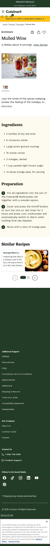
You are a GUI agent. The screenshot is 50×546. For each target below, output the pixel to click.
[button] (15, 278)
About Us (6, 426)
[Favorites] (45, 253)
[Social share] (38, 32)
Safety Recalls (8, 380)
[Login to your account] (6, 16)
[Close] (46, 521)
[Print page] (32, 32)
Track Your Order (10, 397)
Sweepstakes (8, 409)
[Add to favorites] (44, 32)
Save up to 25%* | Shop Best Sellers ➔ (25, 19)
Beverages (20, 24)
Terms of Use (6, 515)
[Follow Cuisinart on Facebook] (4, 477)
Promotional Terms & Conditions (17, 374)
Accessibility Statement (13, 403)
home (5, 24)
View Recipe (40, 44)
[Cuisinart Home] (14, 11)
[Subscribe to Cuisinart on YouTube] (37, 477)
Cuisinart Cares (9, 432)
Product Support (13, 460)
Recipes (12, 24)
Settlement (7, 386)
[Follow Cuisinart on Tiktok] (12, 477)
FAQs (4, 368)
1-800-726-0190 (13, 454)
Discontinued (8, 362)
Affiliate (5, 356)
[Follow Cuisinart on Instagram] (20, 477)
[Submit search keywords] (2, 16)
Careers (5, 437)
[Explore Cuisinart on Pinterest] (4, 484)
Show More (6, 106)
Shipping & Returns (11, 391)
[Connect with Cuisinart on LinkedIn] (28, 477)
